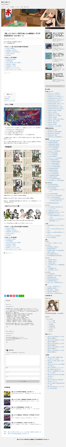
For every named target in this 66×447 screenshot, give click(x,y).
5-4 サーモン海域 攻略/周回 (52, 173)
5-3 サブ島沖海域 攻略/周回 (52, 171)
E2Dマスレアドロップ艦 (9, 100)
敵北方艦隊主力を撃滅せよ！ (53, 246)
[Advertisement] (15, 83)
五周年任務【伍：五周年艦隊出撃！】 (55, 136)
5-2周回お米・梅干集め (52, 122)
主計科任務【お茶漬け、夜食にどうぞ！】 (55, 103)
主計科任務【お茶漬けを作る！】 (54, 101)
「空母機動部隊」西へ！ (52, 268)
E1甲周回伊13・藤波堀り (11, 59)
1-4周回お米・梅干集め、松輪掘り (54, 110)
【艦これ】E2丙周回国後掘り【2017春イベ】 (21, 407)
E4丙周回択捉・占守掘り (11, 65)
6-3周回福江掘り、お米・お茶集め (54, 125)
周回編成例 (7, 98)
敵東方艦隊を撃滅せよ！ (52, 248)
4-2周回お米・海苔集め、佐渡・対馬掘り (55, 119)
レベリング (17, 6)
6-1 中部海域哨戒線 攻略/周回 (53, 175)
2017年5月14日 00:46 (9, 333)
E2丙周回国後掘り (9, 60)
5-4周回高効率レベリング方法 (53, 213)
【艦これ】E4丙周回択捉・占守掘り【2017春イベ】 (23, 422)
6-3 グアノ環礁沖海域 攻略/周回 (53, 178)
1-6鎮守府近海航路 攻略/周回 (53, 186)
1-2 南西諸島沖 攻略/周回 (52, 142)
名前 (7, 367)
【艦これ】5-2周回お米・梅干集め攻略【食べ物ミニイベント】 (58, 45)
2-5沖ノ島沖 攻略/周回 (51, 187)
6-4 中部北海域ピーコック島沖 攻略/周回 (55, 180)
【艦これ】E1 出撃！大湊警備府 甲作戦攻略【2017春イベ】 (25, 399)
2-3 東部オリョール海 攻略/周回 (53, 151)
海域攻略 (12, 6)
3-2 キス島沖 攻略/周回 (52, 156)
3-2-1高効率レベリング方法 (53, 210)
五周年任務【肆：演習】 (52, 135)
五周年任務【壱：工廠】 (52, 129)
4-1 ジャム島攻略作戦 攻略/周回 (53, 161)
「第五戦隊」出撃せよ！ (52, 259)
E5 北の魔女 (8, 55)
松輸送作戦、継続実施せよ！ (53, 291)
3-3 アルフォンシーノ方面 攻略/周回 (54, 158)
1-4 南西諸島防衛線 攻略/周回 (53, 145)
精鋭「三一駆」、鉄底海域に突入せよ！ (55, 282)
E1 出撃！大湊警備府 (10, 48)
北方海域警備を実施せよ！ (52, 280)
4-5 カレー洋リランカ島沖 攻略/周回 (54, 195)
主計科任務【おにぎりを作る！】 (54, 94)
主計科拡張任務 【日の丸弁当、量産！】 (55, 108)
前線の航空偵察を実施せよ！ (53, 278)
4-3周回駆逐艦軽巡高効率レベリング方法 (55, 212)
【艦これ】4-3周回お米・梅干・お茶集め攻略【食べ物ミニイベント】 (58, 65)
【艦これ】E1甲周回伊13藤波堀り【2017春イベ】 (22, 391)
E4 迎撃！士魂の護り (10, 53)
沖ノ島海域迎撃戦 (51, 273)
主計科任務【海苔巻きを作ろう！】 (54, 105)
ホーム (3, 6)
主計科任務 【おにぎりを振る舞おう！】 (55, 96)
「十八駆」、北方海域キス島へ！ (54, 286)
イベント (7, 6)
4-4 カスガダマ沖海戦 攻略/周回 (53, 166)
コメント (7, 354)
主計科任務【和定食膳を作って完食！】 (55, 106)
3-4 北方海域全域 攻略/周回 (52, 159)
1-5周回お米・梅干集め (52, 112)
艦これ (7, 252)
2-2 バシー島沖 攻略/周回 (52, 149)
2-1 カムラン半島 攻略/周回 (52, 147)
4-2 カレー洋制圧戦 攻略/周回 (53, 163)
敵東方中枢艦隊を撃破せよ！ (53, 253)
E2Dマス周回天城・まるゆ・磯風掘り (13, 62)
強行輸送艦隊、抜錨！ (51, 277)
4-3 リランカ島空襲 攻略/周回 (53, 164)
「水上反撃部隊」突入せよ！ (53, 269)
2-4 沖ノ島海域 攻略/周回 (52, 152)
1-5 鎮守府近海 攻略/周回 (52, 184)
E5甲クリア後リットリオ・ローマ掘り (13, 69)
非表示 (10, 94)
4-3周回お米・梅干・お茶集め (53, 120)
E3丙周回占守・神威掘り (11, 64)
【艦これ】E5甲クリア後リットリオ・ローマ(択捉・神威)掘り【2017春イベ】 (24, 431)
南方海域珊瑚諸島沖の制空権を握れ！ (55, 255)
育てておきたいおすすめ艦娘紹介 (54, 235)
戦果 (50, 329)
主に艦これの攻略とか (33, 441)
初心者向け (51, 327)
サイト (7, 376)
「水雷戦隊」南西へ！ (51, 262)
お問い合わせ (26, 6)
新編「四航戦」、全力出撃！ (53, 289)
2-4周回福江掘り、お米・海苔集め (54, 115)
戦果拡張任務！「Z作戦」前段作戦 (54, 275)
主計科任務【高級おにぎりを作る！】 (55, 98)
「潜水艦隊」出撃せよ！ (52, 261)
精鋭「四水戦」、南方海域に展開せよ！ (55, 293)
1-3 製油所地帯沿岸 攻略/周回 (53, 144)
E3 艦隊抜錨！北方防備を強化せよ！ (13, 51)
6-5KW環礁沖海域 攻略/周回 (53, 202)
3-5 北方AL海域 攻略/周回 (52, 193)
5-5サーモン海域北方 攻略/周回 (53, 197)
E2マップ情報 (7, 96)
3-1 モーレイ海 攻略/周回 (52, 154)
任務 (21, 6)
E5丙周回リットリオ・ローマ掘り (13, 67)
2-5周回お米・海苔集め (52, 117)
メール (7, 372)
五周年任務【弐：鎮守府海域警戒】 (54, 131)
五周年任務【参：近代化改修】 (53, 133)
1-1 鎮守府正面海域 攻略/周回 (53, 140)
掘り (50, 331)
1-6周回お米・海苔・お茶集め (53, 113)
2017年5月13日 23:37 (9, 306)
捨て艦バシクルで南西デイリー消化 (54, 242)
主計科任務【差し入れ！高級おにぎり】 (55, 100)
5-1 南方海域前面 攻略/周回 (52, 168)
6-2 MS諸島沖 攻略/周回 (52, 176)
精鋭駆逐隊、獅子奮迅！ (52, 288)
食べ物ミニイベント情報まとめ (53, 93)
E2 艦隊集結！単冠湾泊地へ (11, 50)
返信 (7, 326)
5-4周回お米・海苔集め (52, 124)
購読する (49, 28)
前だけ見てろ (5, 2)
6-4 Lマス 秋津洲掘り (51, 237)
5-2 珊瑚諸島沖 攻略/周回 (52, 170)
